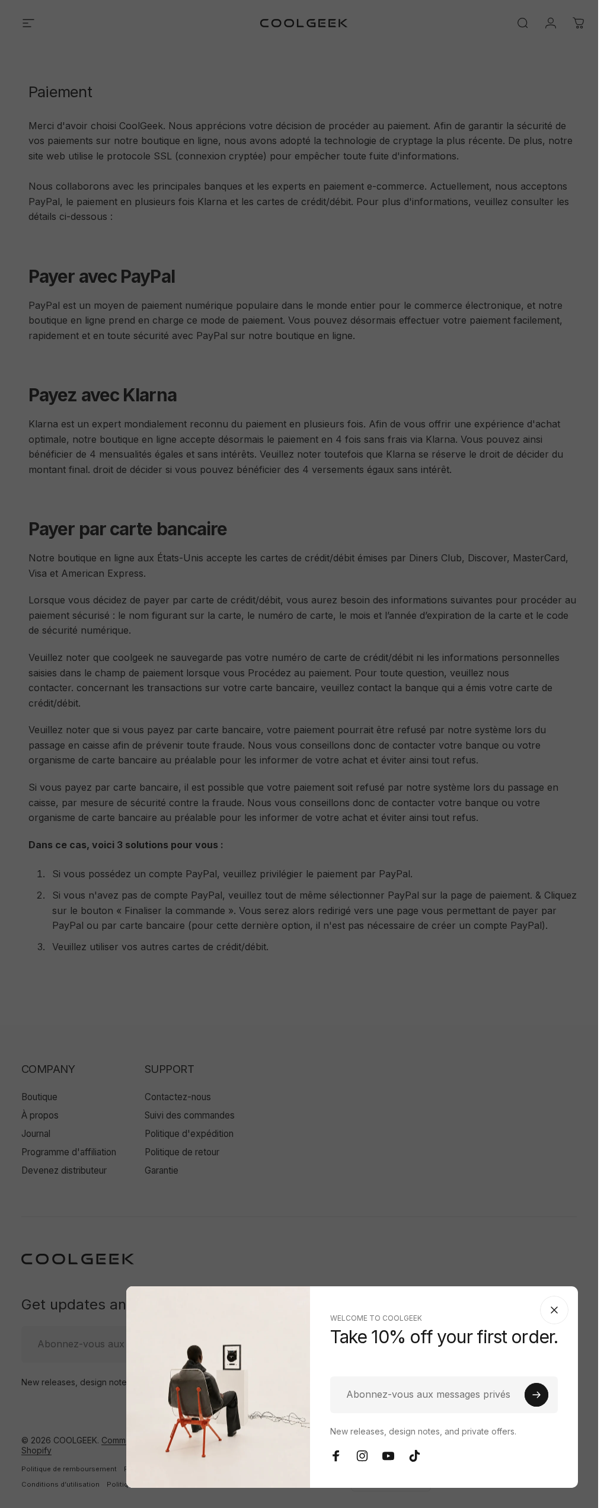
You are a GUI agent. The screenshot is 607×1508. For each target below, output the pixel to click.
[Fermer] (554, 1310)
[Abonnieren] (536, 1395)
